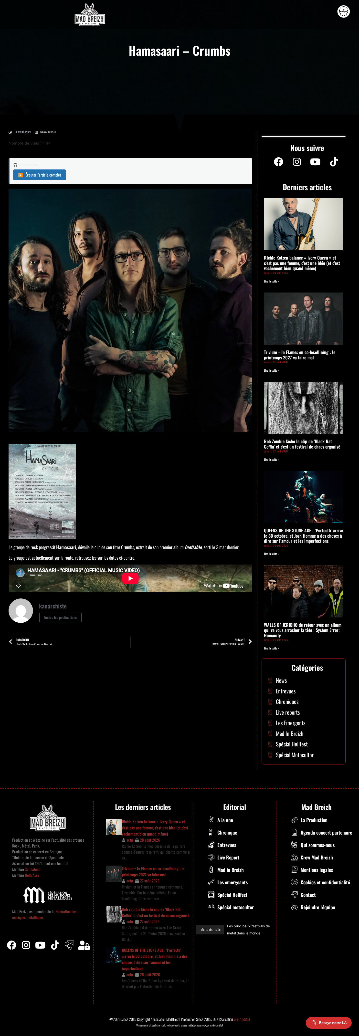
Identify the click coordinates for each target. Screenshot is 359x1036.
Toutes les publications (60, 617)
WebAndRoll (242, 1019)
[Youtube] (315, 162)
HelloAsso (31, 875)
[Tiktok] (55, 945)
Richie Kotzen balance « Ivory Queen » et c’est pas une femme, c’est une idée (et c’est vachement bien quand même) (302, 262)
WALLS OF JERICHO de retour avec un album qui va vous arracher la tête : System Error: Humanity (302, 630)
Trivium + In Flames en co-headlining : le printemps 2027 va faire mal (299, 355)
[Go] (343, 11)
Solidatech (32, 869)
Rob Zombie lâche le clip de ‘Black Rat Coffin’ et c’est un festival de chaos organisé (302, 444)
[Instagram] (297, 162)
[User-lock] (84, 945)
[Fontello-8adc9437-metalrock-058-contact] (69, 945)
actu (130, 840)
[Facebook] (278, 162)
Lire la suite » (271, 281)
